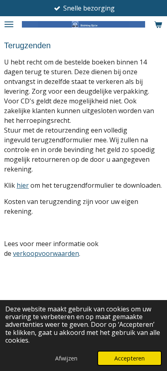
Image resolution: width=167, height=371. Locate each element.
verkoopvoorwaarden (46, 253)
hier (23, 185)
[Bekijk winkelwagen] (158, 24)
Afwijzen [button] (66, 358)
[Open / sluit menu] (9, 24)
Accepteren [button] (129, 358)
